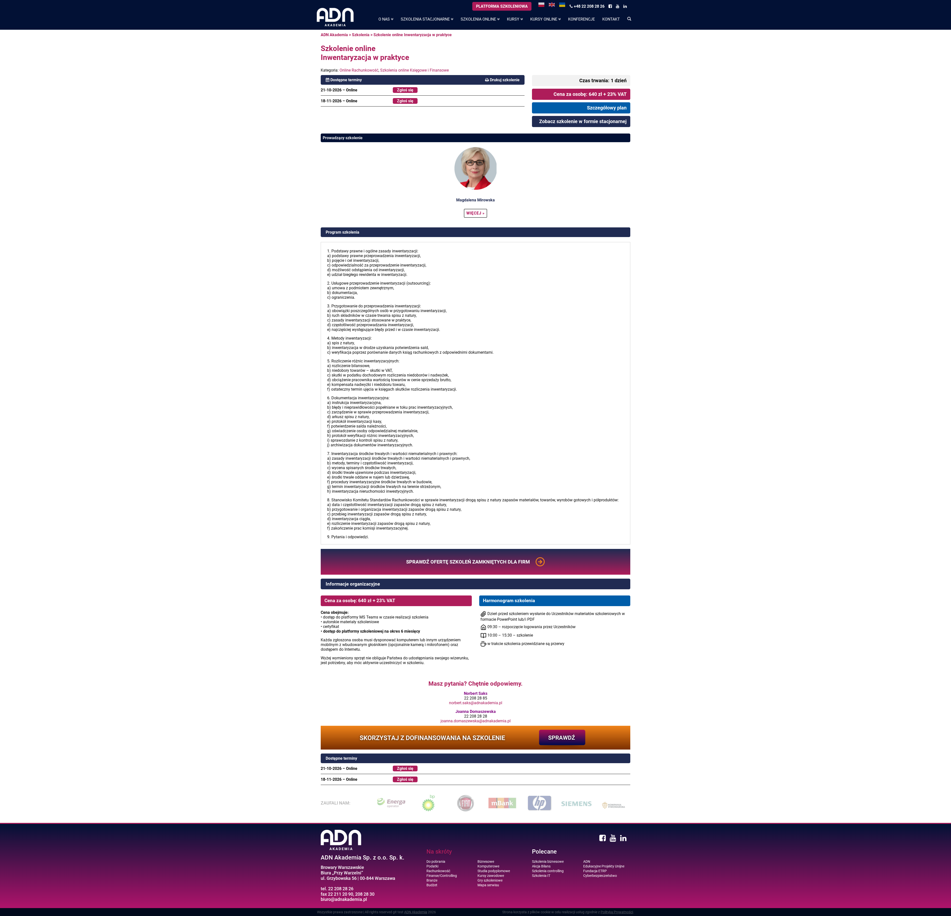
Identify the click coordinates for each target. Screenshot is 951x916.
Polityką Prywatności (617, 912)
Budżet (431, 885)
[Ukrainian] (562, 4)
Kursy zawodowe (490, 876)
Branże (431, 880)
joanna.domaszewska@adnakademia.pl (476, 721)
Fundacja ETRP (595, 871)
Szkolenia (361, 34)
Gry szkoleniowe (489, 880)
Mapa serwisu (488, 885)
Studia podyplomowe (493, 871)
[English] (552, 4)
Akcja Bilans (541, 866)
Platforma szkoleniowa (502, 6)
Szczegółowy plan (607, 108)
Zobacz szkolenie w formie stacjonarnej (583, 121)
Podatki (432, 866)
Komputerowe (488, 866)
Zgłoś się (405, 90)
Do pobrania (435, 861)
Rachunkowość (438, 871)
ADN (586, 861)
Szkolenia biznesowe (548, 861)
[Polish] (541, 4)
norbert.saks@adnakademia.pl (475, 702)
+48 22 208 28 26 (589, 6)
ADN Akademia (334, 34)
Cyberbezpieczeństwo (600, 876)
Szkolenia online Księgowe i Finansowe (414, 70)
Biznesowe (485, 861)
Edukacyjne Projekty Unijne (603, 866)
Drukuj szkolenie (505, 80)
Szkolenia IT (541, 876)
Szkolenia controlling (548, 871)
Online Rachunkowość (359, 70)
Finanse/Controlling (441, 876)
